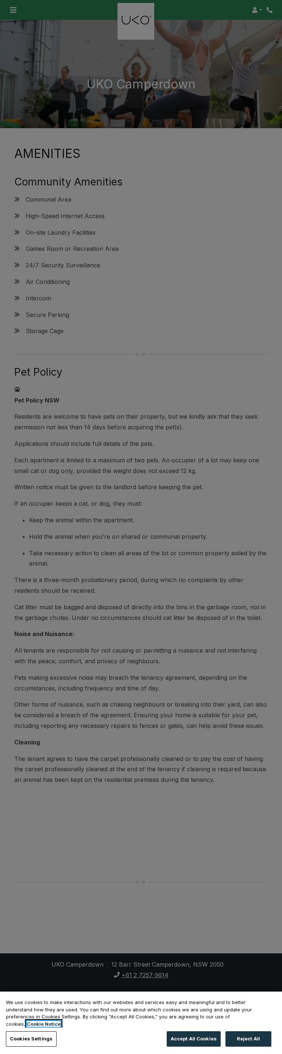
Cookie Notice (44, 1024)
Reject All (248, 1039)
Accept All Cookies (194, 1039)
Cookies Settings (31, 1039)
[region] (141, 1023)
